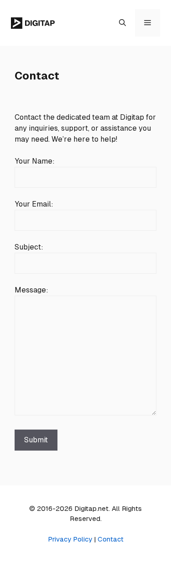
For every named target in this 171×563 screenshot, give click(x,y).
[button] (122, 23)
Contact (111, 539)
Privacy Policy (70, 539)
